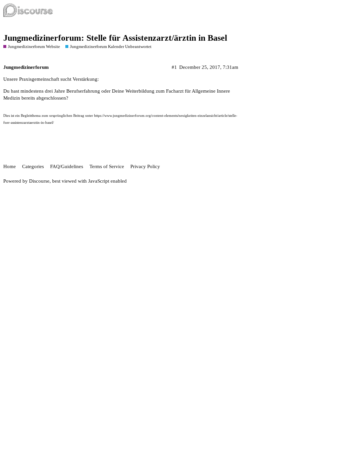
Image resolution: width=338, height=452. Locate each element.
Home (9, 166)
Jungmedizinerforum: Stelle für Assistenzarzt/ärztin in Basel (115, 38)
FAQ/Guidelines (66, 166)
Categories (33, 166)
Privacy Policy (145, 166)
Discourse (39, 181)
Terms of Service (106, 166)
